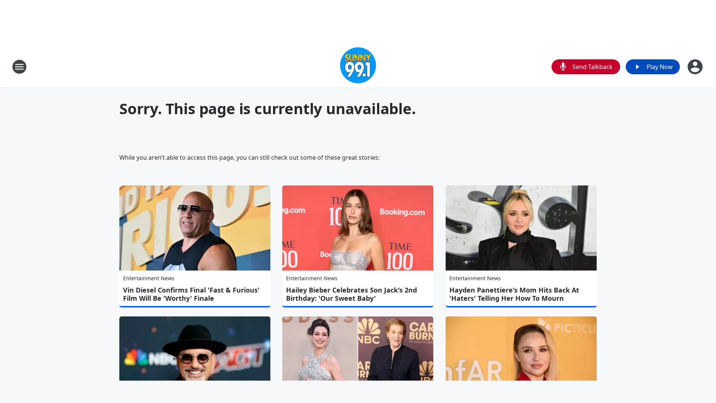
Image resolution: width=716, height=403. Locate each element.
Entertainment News (149, 278)
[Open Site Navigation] (19, 66)
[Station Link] (358, 66)
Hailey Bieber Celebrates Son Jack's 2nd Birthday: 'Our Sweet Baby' (351, 294)
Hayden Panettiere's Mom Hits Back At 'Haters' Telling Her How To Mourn (514, 294)
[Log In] (696, 66)
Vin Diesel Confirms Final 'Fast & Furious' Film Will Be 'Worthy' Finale (191, 294)
